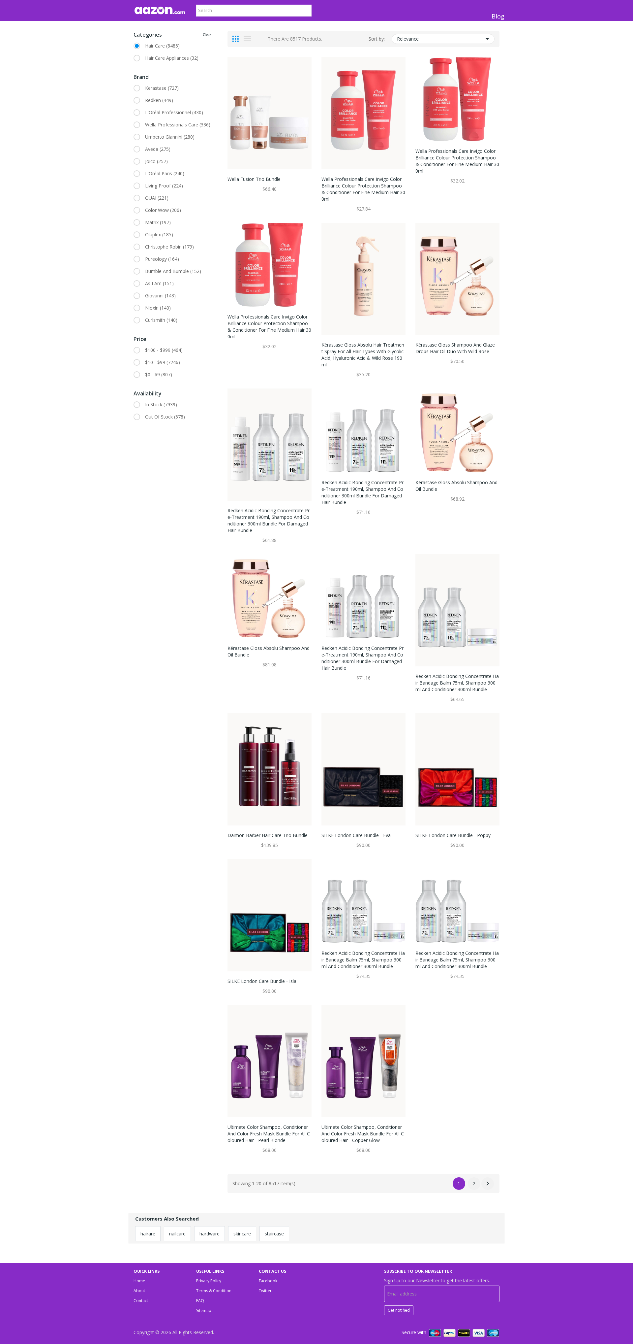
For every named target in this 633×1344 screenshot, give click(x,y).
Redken (159, 100)
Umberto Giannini (170, 137)
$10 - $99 (162, 362)
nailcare (177, 1233)
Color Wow (163, 210)
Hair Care (162, 46)
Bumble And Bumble (173, 271)
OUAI (156, 198)
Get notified (399, 1310)
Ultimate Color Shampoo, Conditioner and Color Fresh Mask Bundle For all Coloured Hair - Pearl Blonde (268, 1133)
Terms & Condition (213, 1291)
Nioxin (158, 308)
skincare (242, 1233)
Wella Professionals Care (177, 124)
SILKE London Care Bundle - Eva (356, 835)
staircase (274, 1233)
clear (207, 34)
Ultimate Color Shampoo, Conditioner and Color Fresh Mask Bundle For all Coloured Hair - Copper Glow (362, 1133)
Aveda (157, 149)
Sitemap (203, 1310)
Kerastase (162, 88)
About (139, 1291)
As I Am (159, 283)
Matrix (158, 222)
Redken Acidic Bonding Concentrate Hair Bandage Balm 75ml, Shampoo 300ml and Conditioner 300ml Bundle (457, 682)
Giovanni (160, 295)
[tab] (235, 39)
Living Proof (164, 186)
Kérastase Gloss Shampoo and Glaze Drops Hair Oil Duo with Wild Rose (455, 348)
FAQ (200, 1300)
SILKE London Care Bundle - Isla (261, 981)
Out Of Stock (165, 417)
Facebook (268, 1281)
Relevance (408, 39)
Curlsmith (161, 320)
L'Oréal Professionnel (174, 112)
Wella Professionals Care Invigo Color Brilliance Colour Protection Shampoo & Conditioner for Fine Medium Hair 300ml (363, 189)
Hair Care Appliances (171, 58)
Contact (141, 1300)
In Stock (161, 404)
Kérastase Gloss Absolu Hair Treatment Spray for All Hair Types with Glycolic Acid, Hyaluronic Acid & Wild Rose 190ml (362, 355)
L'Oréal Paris (164, 173)
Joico (156, 161)
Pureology (162, 259)
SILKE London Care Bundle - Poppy (453, 835)
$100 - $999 (164, 350)
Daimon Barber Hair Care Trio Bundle (267, 835)
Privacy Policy (208, 1281)
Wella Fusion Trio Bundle (254, 179)
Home (139, 1281)
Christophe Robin (169, 247)
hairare (147, 1233)
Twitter (265, 1291)
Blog (498, 16)
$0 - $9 (158, 374)
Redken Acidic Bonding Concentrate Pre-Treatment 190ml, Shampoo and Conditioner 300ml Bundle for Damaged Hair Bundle (268, 520)
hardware (209, 1233)
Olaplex (159, 234)
